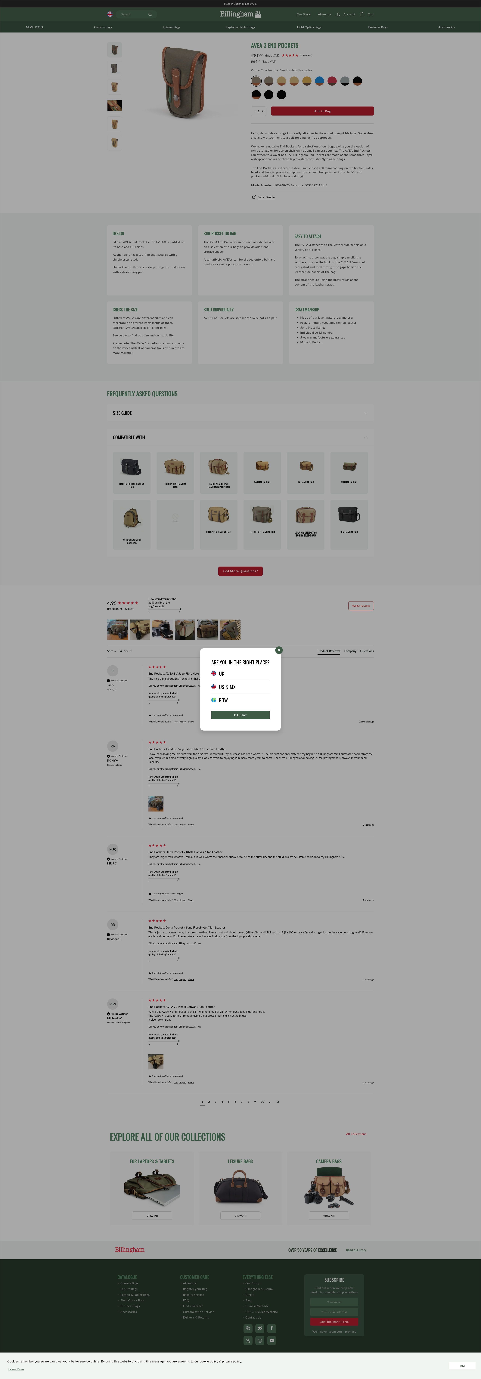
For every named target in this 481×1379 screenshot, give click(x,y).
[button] (14, 1371)
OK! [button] (462, 1365)
